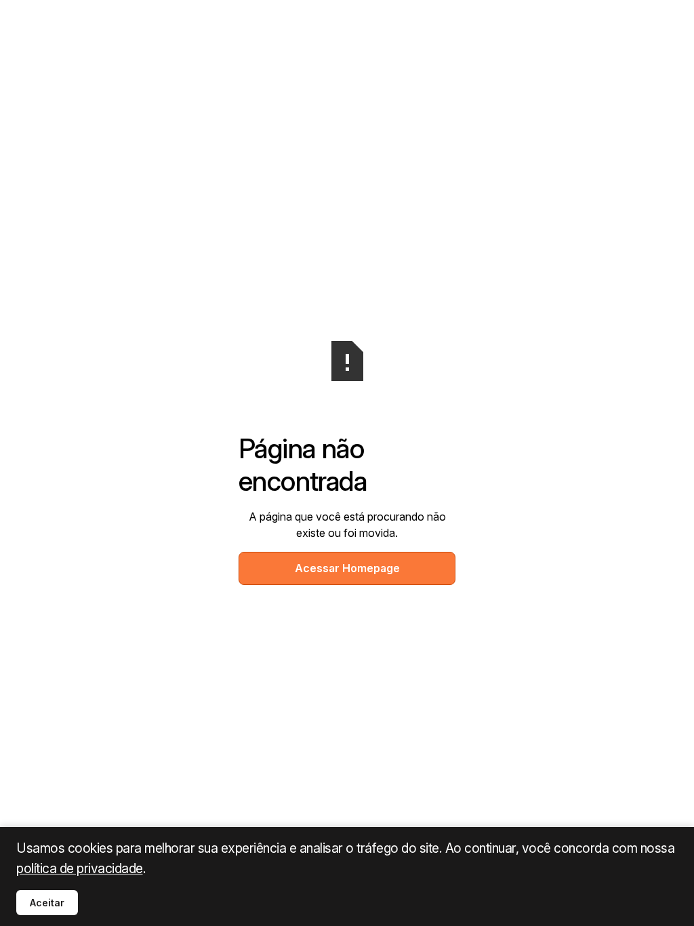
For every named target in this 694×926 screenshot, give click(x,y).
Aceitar (47, 902)
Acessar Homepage (347, 568)
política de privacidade (79, 868)
